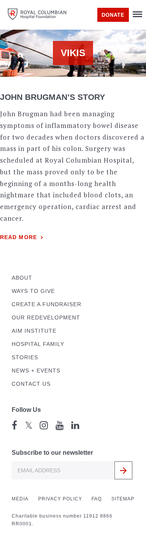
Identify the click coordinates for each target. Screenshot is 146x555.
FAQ (96, 498)
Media (20, 498)
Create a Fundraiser (46, 304)
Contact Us (31, 384)
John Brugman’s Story (52, 96)
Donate (113, 15)
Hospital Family (38, 344)
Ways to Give (33, 291)
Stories (25, 357)
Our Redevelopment (46, 318)
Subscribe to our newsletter (52, 452)
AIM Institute (34, 331)
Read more (18, 237)
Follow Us (26, 409)
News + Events (36, 371)
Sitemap (122, 498)
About (22, 278)
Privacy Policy (60, 498)
